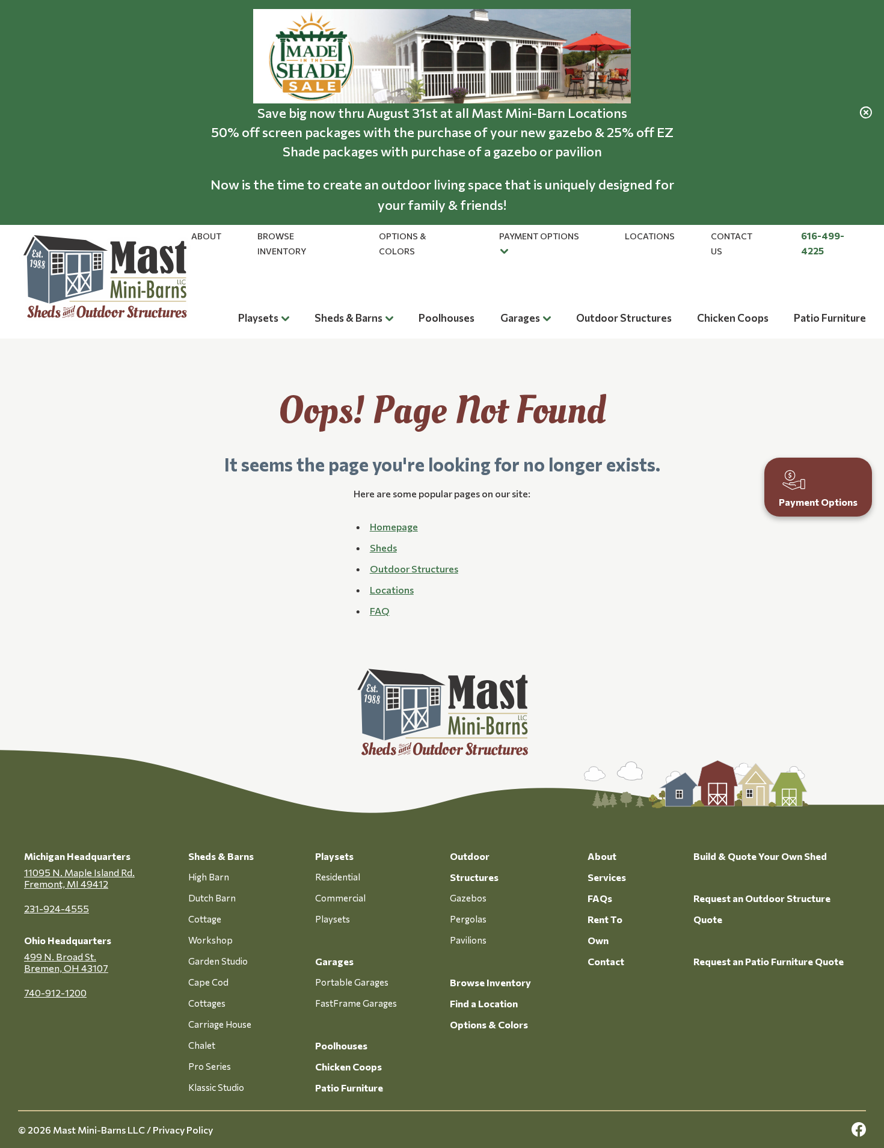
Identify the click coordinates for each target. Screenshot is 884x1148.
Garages (520, 318)
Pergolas (468, 918)
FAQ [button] (380, 610)
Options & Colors (489, 1024)
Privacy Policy (183, 1129)
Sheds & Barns (348, 318)
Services (607, 877)
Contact (606, 961)
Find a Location (484, 1003)
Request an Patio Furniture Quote (768, 961)
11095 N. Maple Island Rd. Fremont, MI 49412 (79, 878)
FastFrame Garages (356, 1003)
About (206, 236)
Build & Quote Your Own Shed (760, 856)
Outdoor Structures (624, 318)
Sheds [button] (383, 547)
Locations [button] (392, 589)
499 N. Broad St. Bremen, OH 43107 (66, 962)
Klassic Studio (216, 1087)
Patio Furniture (830, 318)
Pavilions (468, 940)
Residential (337, 876)
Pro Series (209, 1066)
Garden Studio (218, 961)
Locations (650, 236)
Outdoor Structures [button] (414, 568)
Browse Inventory (490, 982)
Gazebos (468, 897)
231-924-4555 (56, 908)
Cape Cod (208, 982)
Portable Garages (351, 982)
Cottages (207, 1003)
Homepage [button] (394, 526)
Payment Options (539, 236)
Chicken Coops (733, 318)
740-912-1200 (55, 992)
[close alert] (866, 112)
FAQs (600, 898)
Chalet (201, 1045)
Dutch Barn (212, 897)
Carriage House (219, 1024)
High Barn (208, 876)
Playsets (258, 318)
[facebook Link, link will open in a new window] (859, 1129)
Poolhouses (446, 318)
